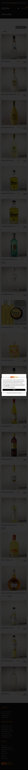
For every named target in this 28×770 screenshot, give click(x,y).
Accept (14, 389)
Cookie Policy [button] (7, 385)
